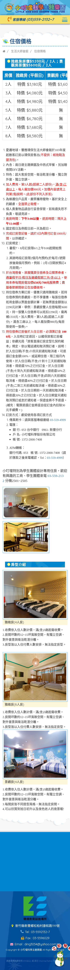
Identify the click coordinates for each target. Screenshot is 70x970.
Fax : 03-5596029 (37, 938)
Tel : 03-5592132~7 (37, 932)
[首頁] (4, 51)
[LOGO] (35, 7)
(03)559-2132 (38, 19)
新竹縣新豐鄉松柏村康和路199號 (36, 926)
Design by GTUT (35, 966)
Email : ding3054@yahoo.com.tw (37, 944)
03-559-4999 (58, 420)
